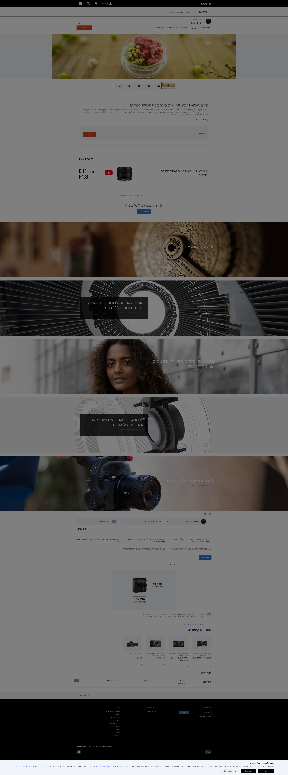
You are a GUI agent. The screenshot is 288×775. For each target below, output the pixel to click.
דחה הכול (248, 771)
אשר (265, 771)
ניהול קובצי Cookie (230, 771)
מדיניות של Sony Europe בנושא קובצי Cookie (30, 766)
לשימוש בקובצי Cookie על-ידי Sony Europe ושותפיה (112, 766)
